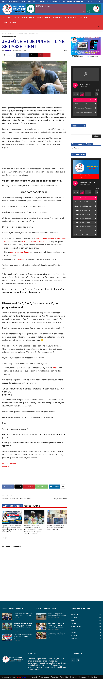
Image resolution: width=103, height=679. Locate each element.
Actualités (64, 677)
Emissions (73, 677)
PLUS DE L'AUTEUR (32, 506)
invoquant (21, 259)
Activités (54, 677)
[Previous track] (74, 94)
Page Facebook (78, 126)
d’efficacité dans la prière (33, 241)
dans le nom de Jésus (19, 252)
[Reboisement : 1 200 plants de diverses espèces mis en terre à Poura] (41, 635)
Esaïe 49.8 (7, 394)
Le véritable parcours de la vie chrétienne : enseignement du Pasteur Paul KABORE (55, 528)
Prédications (12, 36)
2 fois (55, 368)
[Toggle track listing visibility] (96, 94)
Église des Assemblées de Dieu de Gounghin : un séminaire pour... (23, 636)
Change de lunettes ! (60, 499)
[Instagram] (91, 1)
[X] (94, 1)
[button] (98, 27)
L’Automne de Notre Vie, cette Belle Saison (16, 499)
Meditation (11, 33)
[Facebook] (88, 1)
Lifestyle (5, 467)
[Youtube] (99, 1)
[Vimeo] (97, 1)
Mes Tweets (75, 148)
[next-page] (6, 538)
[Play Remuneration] (75, 85)
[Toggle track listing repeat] (89, 94)
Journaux (82, 677)
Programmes (44, 677)
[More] (53, 55)
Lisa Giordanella (9, 463)
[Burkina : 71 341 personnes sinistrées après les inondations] (41, 616)
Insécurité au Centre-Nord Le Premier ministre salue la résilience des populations (56, 625)
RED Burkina (8, 50)
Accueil (4, 33)
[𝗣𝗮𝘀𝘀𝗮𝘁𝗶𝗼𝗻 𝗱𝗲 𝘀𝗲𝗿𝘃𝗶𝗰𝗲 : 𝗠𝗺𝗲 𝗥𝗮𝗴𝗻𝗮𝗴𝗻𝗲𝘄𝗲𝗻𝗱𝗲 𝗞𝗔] (7, 626)
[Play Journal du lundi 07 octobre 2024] (75, 183)
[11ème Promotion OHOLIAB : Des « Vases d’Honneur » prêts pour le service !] (7, 616)
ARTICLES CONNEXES (12, 506)
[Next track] (77, 94)
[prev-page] (3, 538)
